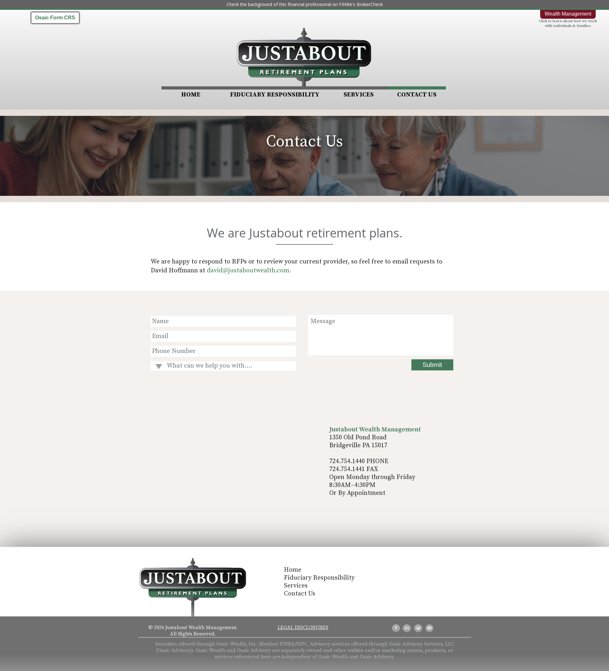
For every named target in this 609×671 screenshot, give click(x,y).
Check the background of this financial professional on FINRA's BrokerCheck (304, 4)
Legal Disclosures (303, 627)
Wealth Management (568, 14)
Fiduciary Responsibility (274, 95)
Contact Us (416, 95)
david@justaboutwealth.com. (249, 271)
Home (190, 95)
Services (359, 95)
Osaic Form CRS (55, 17)
